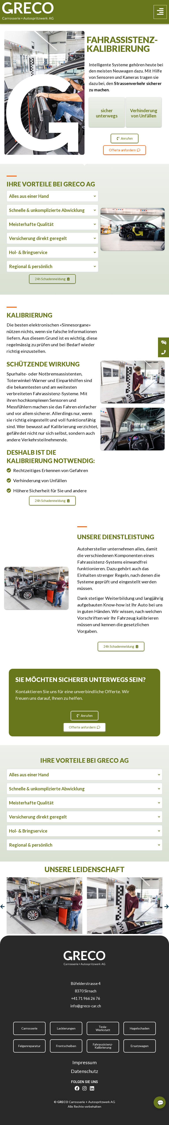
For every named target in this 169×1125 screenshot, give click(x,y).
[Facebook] (77, 1088)
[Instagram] (84, 1088)
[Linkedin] (92, 1088)
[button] (160, 12)
